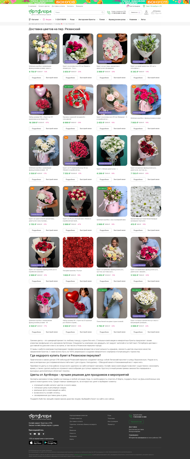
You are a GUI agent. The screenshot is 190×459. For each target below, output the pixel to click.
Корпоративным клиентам (78, 415)
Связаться (134, 12)
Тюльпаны (111, 418)
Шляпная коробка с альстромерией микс (111, 220)
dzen (39, 434)
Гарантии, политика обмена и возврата (83, 424)
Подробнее (36, 78)
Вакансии (73, 430)
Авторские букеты (86, 19)
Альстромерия (113, 421)
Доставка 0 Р (69, 86)
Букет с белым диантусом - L (107, 169)
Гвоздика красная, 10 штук (72, 270)
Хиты (143, 19)
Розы (72, 19)
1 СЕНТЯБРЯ (60, 19)
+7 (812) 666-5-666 (118, 13)
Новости (73, 433)
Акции (48, 19)
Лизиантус (111, 424)
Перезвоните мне (136, 422)
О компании (32, 6)
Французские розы (117, 19)
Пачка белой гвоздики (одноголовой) (110, 321)
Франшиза (79, 6)
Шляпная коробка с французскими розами (146, 118)
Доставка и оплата (58, 6)
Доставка (133, 427)
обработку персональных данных (83, 454)
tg (43, 434)
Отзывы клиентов (76, 418)
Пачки (102, 19)
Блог (71, 427)
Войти (72, 439)
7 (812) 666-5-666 (139, 417)
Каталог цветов (44, 6)
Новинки (133, 19)
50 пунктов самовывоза (137, 437)
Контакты (70, 6)
